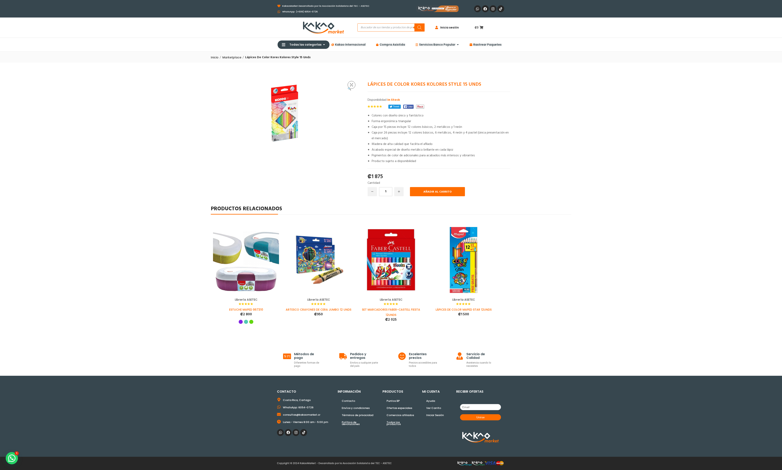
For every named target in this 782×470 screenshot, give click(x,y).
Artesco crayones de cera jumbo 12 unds (318, 310)
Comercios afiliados (400, 415)
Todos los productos (394, 423)
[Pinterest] (420, 107)
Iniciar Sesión (435, 415)
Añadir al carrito (437, 192)
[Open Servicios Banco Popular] (457, 45)
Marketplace (231, 57)
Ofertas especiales (399, 408)
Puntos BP (393, 401)
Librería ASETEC (246, 300)
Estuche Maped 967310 (246, 310)
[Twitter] (394, 107)
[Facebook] (485, 8)
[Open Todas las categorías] (324, 45)
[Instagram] (493, 8)
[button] (351, 85)
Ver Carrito (433, 408)
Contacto (348, 401)
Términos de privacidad (357, 415)
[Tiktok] (500, 8)
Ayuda (430, 401)
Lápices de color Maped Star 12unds (464, 310)
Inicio (215, 57)
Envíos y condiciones (356, 408)
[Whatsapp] (477, 8)
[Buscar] (419, 27)
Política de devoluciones (351, 423)
